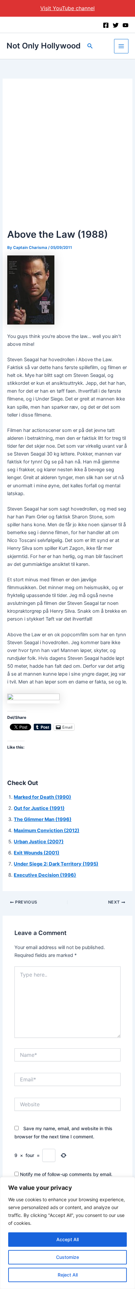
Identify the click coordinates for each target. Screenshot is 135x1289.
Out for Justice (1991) (39, 808)
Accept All (67, 1239)
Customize (67, 1257)
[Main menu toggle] (121, 46)
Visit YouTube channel (67, 8)
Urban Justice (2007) (39, 842)
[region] (67, 1233)
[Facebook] (106, 25)
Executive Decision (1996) (45, 875)
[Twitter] (116, 25)
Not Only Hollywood (44, 45)
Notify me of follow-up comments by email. (66, 1174)
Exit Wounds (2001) (36, 853)
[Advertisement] (67, 156)
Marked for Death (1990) (42, 797)
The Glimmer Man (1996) (42, 819)
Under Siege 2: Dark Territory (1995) (56, 864)
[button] (90, 46)
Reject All (68, 1275)
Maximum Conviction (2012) (46, 830)
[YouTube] (125, 25)
